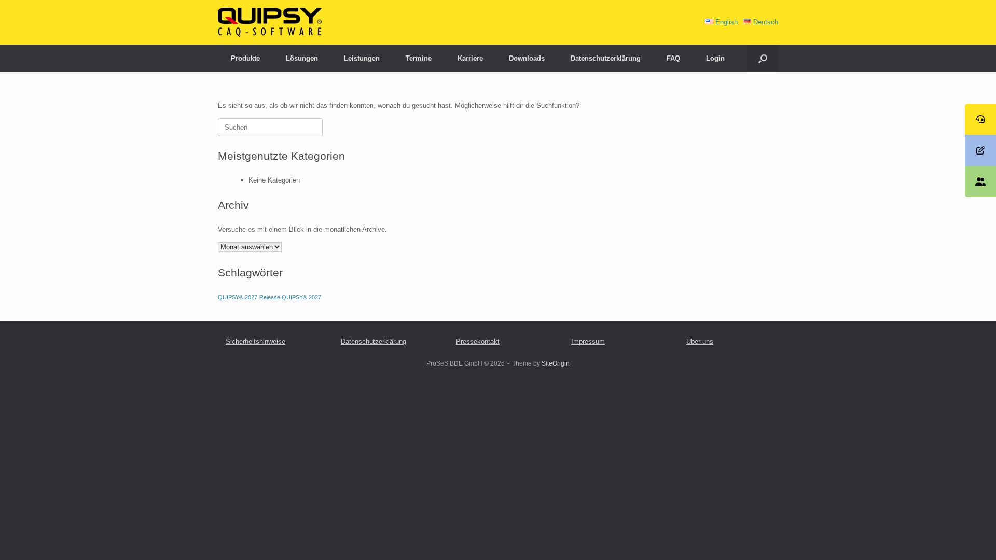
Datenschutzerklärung (606, 58)
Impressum (588, 341)
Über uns (699, 341)
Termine (419, 58)
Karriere (470, 58)
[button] (763, 58)
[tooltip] (980, 119)
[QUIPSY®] (270, 22)
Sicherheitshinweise (255, 341)
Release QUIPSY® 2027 (290, 297)
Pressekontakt (478, 341)
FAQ (673, 58)
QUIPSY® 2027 (237, 297)
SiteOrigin (556, 363)
